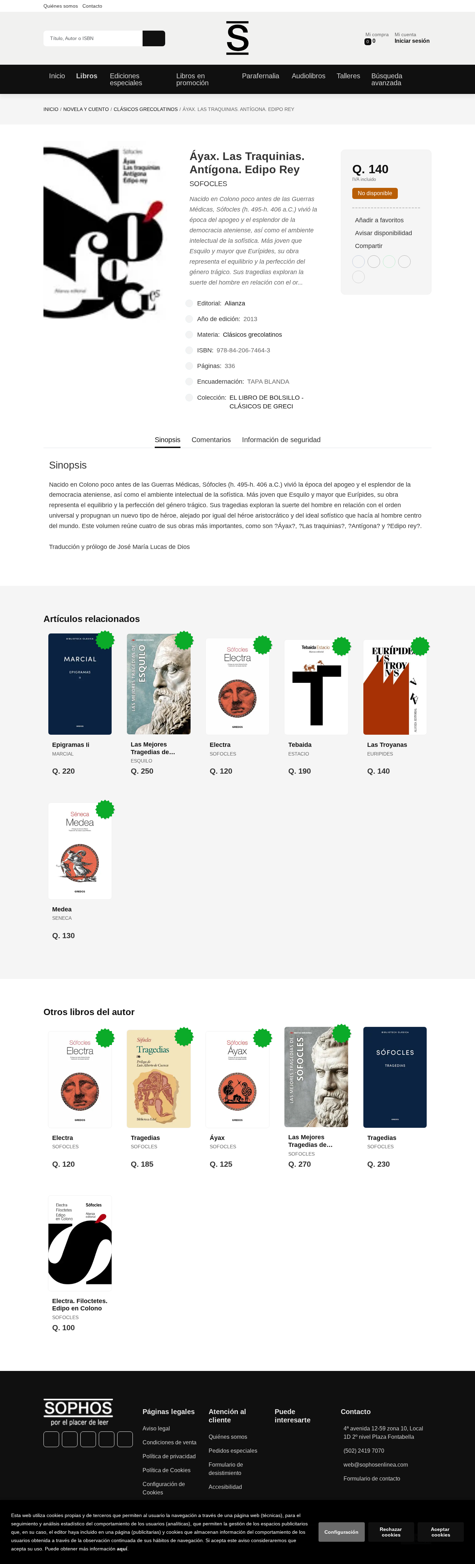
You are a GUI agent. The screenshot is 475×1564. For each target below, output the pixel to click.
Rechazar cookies (391, 1532)
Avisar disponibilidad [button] (383, 233)
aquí (122, 1548)
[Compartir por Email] (404, 261)
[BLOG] (125, 1439)
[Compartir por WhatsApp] (389, 261)
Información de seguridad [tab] (281, 440)
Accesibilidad (225, 1487)
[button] (377, 38)
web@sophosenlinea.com (376, 1465)
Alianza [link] (235, 303)
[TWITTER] (70, 1439)
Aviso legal (156, 1428)
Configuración (341, 1532)
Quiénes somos (60, 5)
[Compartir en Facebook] (358, 261)
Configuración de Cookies (164, 1488)
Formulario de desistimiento (226, 1469)
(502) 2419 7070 (364, 1451)
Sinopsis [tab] (167, 440)
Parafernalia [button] (260, 76)
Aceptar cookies (441, 1532)
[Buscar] (154, 38)
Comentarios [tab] (211, 440)
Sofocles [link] (208, 183)
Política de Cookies (167, 1470)
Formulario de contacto (372, 1479)
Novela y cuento (86, 109)
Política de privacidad (169, 1456)
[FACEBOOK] (51, 1439)
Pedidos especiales (233, 1451)
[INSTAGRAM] (88, 1439)
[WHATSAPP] (106, 1439)
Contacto (92, 5)
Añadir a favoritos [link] (379, 220)
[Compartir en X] (374, 261)
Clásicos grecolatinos (146, 109)
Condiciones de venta (169, 1442)
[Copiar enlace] (358, 277)
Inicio (50, 109)
